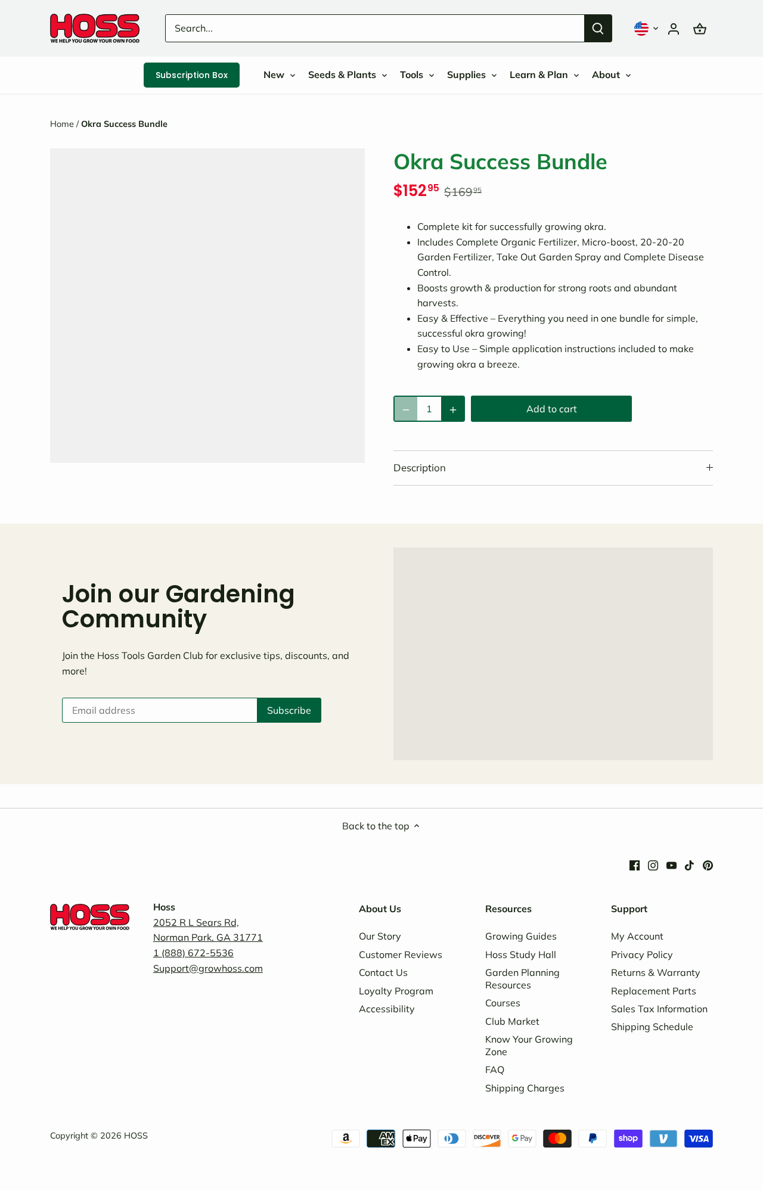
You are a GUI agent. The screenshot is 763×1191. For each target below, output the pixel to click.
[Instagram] (653, 864)
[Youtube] (671, 864)
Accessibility (387, 1009)
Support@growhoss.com (208, 968)
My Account (637, 936)
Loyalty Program (396, 991)
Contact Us (383, 972)
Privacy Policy (642, 954)
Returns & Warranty (655, 972)
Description (419, 467)
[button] (647, 28)
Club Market (512, 1021)
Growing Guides (521, 936)
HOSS (136, 1135)
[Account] (673, 28)
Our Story (380, 936)
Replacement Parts (653, 991)
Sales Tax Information (659, 1009)
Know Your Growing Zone (529, 1045)
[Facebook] (634, 864)
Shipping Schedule (652, 1027)
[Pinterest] (708, 864)
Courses (502, 1003)
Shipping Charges (525, 1088)
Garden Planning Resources (522, 978)
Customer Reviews (400, 954)
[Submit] (598, 28)
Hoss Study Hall (520, 954)
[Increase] (452, 408)
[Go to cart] (700, 28)
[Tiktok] (689, 864)
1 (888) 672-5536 (193, 953)
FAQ (494, 1069)
